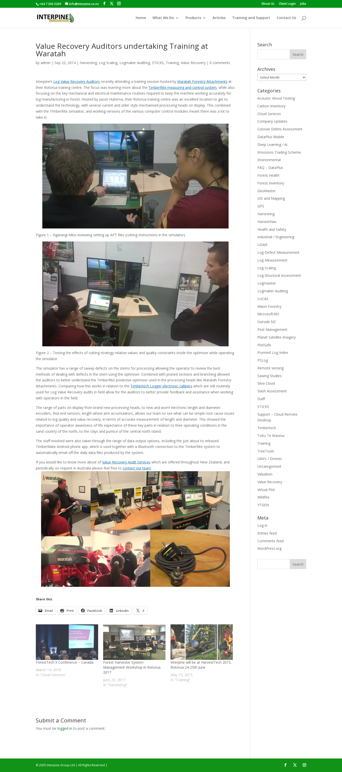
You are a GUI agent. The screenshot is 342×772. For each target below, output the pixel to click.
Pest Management (272, 329)
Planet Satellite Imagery (276, 337)
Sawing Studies (269, 375)
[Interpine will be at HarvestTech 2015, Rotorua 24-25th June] (201, 642)
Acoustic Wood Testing (276, 98)
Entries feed (267, 533)
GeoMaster (266, 190)
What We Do (163, 18)
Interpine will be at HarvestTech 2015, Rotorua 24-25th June (201, 665)
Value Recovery (193, 62)
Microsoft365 (268, 314)
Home (141, 18)
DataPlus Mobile (270, 136)
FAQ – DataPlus (270, 167)
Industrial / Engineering (275, 236)
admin (46, 62)
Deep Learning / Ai (272, 144)
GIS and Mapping (271, 198)
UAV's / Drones (269, 458)
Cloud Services (269, 113)
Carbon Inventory (271, 106)
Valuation (264, 474)
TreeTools (265, 451)
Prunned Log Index (272, 352)
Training (172, 62)
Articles (219, 18)
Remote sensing (270, 368)
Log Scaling (108, 62)
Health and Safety (271, 229)
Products (193, 18)
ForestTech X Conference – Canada (64, 662)
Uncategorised (269, 466)
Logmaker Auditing (134, 62)
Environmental (269, 159)
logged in (64, 728)
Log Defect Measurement (278, 252)
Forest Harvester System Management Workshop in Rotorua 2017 (131, 667)
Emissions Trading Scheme (279, 152)
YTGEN (263, 504)
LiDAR (262, 244)
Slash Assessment (272, 391)
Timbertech (266, 427)
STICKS (158, 62)
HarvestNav (266, 221)
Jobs (303, 4)
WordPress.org (269, 548)
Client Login (287, 4)
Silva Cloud (266, 383)
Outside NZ (266, 321)
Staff (261, 398)
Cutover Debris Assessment (279, 129)
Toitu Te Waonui (270, 435)
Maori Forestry (269, 306)
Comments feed (270, 541)
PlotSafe (264, 345)
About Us (267, 4)
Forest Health (268, 175)
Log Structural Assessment (279, 275)
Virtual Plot (266, 489)
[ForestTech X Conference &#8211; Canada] (67, 642)
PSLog (262, 360)
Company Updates (272, 121)
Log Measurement (272, 260)
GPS (260, 206)
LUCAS (262, 298)
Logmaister (266, 283)
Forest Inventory (270, 183)
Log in (262, 525)
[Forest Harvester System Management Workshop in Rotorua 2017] (134, 642)
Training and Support (251, 18)
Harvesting (88, 62)
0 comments (220, 62)
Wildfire (263, 497)
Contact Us (286, 18)
